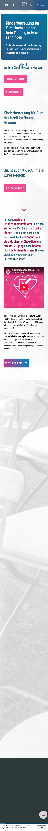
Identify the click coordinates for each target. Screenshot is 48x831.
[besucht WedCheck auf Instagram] (6, 5)
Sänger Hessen (13, 91)
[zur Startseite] (24, 5)
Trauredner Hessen (15, 78)
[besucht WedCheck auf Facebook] (13, 5)
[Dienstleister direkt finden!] (41, 5)
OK (42, 827)
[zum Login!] (31, 5)
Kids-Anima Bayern (15, 187)
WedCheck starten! (16, 363)
